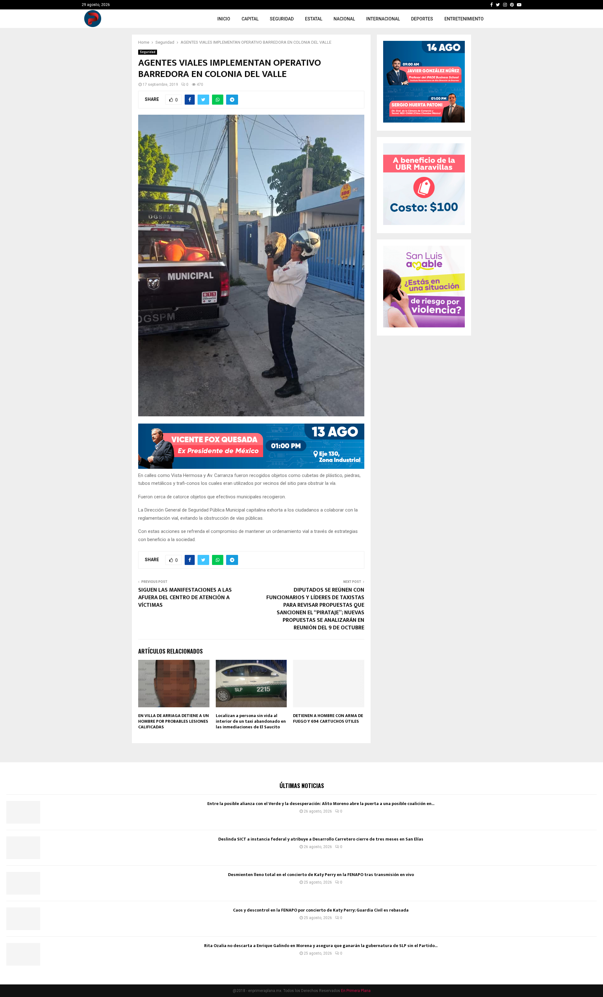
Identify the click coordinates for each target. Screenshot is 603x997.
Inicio (223, 18)
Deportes (422, 18)
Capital (250, 18)
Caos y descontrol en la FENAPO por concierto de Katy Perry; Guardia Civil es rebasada (321, 910)
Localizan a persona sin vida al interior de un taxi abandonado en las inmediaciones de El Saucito (251, 721)
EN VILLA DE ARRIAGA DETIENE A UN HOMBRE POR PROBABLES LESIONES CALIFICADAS (173, 721)
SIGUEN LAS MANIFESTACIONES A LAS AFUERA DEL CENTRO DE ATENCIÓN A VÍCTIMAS (185, 597)
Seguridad (282, 18)
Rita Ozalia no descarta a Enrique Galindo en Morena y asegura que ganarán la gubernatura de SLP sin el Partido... (320, 945)
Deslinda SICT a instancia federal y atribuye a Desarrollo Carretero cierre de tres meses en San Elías (320, 839)
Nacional (344, 18)
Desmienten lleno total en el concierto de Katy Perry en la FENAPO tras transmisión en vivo (321, 874)
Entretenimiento (464, 18)
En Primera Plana (356, 991)
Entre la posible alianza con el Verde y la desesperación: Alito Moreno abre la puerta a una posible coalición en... (320, 803)
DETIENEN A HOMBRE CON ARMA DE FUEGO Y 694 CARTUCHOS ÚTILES (328, 718)
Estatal (313, 18)
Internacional (383, 18)
